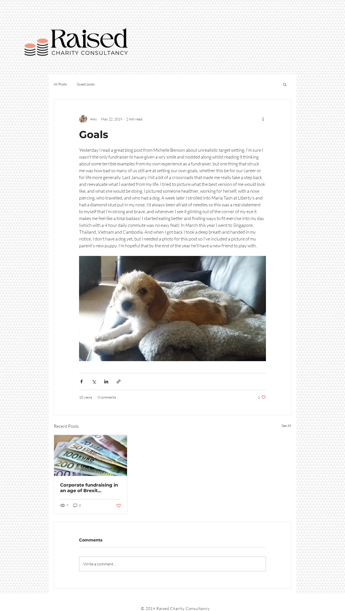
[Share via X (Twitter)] (93, 381)
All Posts (60, 84)
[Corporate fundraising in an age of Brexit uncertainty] (90, 455)
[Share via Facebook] (81, 381)
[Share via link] (118, 381)
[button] (284, 84)
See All (286, 425)
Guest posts (86, 84)
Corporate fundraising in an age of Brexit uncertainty (89, 487)
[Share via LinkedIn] (106, 381)
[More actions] (263, 119)
